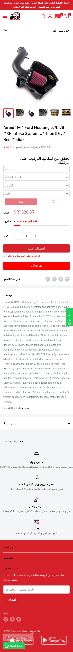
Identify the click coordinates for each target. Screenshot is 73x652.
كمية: (6, 235)
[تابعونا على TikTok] (12, 619)
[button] (58, 16)
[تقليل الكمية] (17, 236)
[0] (67, 16)
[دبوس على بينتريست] (54, 279)
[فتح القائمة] (5, 16)
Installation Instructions (16, 408)
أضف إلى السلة (36, 248)
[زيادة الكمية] (35, 236)
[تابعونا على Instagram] (5, 619)
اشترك (12, 599)
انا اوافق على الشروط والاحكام (24, 255)
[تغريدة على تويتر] (60, 279)
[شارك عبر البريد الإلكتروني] (67, 279)
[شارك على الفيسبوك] (47, 279)
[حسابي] (50, 16)
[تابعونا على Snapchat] (18, 619)
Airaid (7, 147)
